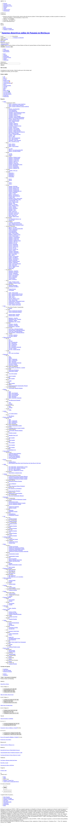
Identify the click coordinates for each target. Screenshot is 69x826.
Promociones (6, 56)
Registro (6, 39)
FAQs (4, 27)
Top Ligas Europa (7, 92)
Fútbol (4, 778)
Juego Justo (5, 800)
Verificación (5, 59)
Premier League (6, 80)
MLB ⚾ (5, 78)
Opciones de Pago (7, 57)
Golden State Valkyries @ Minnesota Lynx (7, 744)
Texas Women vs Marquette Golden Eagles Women (9, 760)
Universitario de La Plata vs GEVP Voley (7, 765)
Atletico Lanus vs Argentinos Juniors (6, 705)
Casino (4, 8)
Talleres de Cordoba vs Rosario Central (7, 694)
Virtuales (5, 7)
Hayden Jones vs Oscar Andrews (6, 739)
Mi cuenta (3, 41)
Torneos (5, 58)
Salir (11, 46)
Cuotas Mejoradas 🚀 (8, 83)
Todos (2, 677)
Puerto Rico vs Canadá (4, 762)
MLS (4, 89)
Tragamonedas (6, 10)
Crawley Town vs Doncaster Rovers (11, 781)
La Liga (5, 79)
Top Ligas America (7, 94)
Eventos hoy (6, 95)
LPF (4, 76)
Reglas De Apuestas (7, 28)
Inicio (4, 53)
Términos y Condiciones (8, 29)
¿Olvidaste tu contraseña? (18, 37)
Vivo (5, 673)
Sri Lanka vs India (4, 770)
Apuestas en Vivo (7, 4)
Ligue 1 (5, 87)
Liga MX (5, 86)
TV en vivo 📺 (6, 91)
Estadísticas (5, 669)
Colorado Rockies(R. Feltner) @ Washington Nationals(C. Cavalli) (11, 752)
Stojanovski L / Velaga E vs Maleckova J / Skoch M (9, 727)
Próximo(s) (5, 675)
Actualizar (3, 46)
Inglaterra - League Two (8, 780)
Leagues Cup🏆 (6, 81)
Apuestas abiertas (4, 44)
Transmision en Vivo (7, 5)
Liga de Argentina (7, 85)
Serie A (4, 84)
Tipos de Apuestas (7, 670)
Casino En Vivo (6, 9)
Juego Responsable (7, 801)
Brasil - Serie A (6, 90)
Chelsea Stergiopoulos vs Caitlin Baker (7, 718)
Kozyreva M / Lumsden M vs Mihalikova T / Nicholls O (10, 737)
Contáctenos (5, 803)
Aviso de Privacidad (7, 798)
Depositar (8, 46)
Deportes (5, 3)
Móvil (4, 805)
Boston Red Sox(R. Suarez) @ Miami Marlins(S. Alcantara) (10, 750)
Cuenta (2, 45)
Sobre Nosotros (6, 797)
